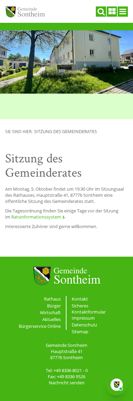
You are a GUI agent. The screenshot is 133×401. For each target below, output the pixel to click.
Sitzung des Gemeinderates (65, 131)
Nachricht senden (67, 383)
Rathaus (52, 299)
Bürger (54, 306)
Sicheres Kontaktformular (89, 309)
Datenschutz (84, 325)
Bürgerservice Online (40, 326)
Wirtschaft (50, 312)
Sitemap (80, 331)
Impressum (83, 318)
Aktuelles (51, 319)
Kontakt (80, 299)
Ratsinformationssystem (36, 217)
